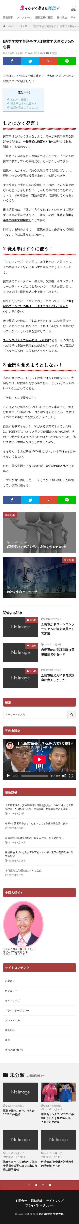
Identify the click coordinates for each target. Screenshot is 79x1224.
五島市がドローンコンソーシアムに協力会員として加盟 (58, 628)
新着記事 (8, 17)
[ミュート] (64, 776)
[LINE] (67, 61)
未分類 (23, 26)
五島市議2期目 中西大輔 (49, 1213)
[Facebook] (12, 61)
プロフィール (24, 17)
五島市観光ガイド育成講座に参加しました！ (58, 677)
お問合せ (10, 980)
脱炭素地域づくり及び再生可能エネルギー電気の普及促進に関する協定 (39, 854)
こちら (24, 953)
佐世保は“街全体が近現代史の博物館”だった (57, 1163)
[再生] (8, 776)
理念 (7, 1040)
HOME (10, 26)
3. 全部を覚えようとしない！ (25, 107)
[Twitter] (30, 61)
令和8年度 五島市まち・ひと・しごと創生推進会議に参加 (36, 823)
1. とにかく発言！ (18, 99)
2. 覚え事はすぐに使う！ (22, 103)
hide (26, 92)
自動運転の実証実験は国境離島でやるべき (58, 652)
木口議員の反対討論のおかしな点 (23, 870)
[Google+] (49, 61)
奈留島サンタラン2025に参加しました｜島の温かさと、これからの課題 (58, 1118)
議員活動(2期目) (44, 17)
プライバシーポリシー (17, 1010)
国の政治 (62, 17)
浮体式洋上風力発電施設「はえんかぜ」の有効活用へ (34, 837)
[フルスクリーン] (71, 776)
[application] (39, 759)
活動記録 (10, 1030)
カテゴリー (11, 990)
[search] (72, 714)
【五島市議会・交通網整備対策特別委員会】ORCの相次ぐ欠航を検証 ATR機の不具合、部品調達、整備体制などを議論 (39, 807)
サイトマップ (12, 1000)
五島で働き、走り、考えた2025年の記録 (19, 1112)
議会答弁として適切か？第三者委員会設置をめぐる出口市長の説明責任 (20, 1165)
